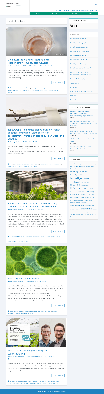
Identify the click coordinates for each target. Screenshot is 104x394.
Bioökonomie (21, 236)
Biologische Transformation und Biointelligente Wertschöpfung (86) (80, 73)
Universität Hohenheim (75, 211)
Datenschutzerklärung (57, 391)
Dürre (38, 236)
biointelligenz (77, 178)
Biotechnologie (75, 185)
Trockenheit (41, 239)
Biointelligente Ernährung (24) (79, 47)
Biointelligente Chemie (16, 66)
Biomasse (84, 182)
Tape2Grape (11, 166)
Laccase (49, 88)
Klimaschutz (73, 200)
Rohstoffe (95, 209)
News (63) (73, 95)
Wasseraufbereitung (41, 90)
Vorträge (26, 383)
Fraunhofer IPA (74, 194)
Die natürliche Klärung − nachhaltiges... (34, 29)
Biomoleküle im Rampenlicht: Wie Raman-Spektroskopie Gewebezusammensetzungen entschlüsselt (83, 123)
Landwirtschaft (12, 90)
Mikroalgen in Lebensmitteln (34, 248)
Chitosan (17, 88)
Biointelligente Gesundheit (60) (79, 51)
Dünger (35, 236)
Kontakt (66, 10)
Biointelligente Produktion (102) (79, 55)
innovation (90, 197)
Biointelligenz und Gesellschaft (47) (80, 68)
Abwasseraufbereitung (21, 381)
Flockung (28, 88)
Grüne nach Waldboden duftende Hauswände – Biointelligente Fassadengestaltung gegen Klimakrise (81, 114)
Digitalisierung (73, 191)
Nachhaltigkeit (86, 209)
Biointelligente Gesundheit (77, 166)
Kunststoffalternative (19, 164)
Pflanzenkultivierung (45, 164)
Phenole (29, 90)
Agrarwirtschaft (14, 236)
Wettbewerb (81, 214)
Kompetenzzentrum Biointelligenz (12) (81, 91)
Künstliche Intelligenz (89, 205)
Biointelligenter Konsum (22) (78, 59)
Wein (58, 90)
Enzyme (84, 191)
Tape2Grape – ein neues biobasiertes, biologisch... (35, 99)
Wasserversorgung (12, 241)
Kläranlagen (43, 88)
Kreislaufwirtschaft (77, 205)
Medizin (72, 209)
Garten (11, 164)
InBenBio (77, 197)
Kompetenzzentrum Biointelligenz (84, 10)
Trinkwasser (20, 383)
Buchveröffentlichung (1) (77, 79)
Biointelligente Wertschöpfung (80, 175)
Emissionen (80, 191)
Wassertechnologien (49, 239)
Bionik (88, 182)
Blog (38, 13)
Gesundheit (82, 194)
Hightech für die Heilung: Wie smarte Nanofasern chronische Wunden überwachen (83, 132)
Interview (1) (74, 87)
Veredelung (18, 166)
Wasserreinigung (51, 90)
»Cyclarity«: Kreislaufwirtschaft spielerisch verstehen (83, 140)
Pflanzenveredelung (56, 164)
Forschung (90, 191)
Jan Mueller (40, 209)
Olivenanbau (23, 90)
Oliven (17, 90)
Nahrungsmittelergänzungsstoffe (24, 313)
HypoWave (41, 381)
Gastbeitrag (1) (74, 83)
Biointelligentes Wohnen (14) (78, 64)
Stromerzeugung (12, 383)
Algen (11, 311)
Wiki (90, 13)
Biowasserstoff (85, 185)
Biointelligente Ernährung (16, 209)
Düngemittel (29, 236)
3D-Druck (72, 164)
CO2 (83, 188)
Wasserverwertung (23, 241)
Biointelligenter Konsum (83, 169)
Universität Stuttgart (84, 211)
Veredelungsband (25, 166)
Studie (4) (73, 100)
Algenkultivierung (17, 311)
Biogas (29, 381)
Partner (58, 10)
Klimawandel (56, 236)
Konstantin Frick (43, 281)
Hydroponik (50, 236)
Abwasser (12, 88)
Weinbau (10, 92)
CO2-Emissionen (89, 188)
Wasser (34, 90)
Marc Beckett (48, 66)
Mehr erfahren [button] (58, 82)
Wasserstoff (74, 214)
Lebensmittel (19, 239)
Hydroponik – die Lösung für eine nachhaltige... (34, 173)
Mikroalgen (55, 311)
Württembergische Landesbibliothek (51, 383)
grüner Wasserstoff (90, 194)
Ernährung (43, 236)
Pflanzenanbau (33, 239)
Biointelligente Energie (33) (78, 43)
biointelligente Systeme (79, 172)
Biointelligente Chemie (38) (78, 38)
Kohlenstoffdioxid (88, 200)
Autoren (74, 13)
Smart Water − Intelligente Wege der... (35, 320)
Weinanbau (34, 166)
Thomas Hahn (39, 66)
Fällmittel (22, 88)
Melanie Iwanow (39, 142)
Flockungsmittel (35, 88)
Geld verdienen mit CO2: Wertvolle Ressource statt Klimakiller (80, 148)
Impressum (42, 391)
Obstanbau (36, 164)
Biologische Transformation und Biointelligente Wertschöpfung (26, 356)
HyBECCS (72, 197)
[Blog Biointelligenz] (16, 5)
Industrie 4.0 (83, 197)
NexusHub (26, 239)
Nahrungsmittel (12, 313)
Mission (54, 13)
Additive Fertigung (78, 164)
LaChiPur (53, 88)
